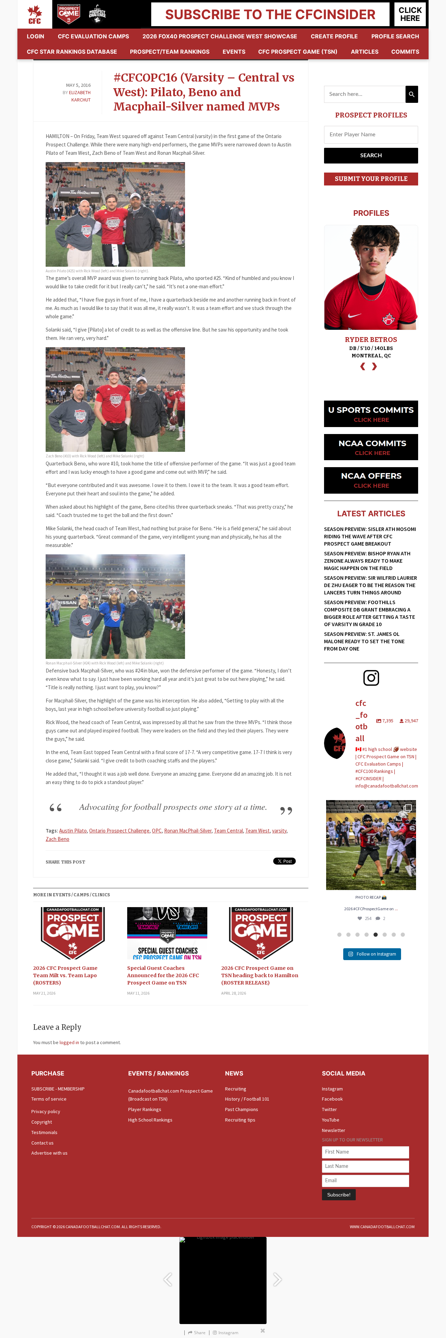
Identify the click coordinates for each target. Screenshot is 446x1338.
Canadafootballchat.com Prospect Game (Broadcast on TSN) (170, 1095)
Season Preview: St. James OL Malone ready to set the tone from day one (364, 641)
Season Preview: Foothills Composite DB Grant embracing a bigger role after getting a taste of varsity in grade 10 (369, 613)
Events (234, 51)
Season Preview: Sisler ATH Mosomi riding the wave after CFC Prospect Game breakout (370, 536)
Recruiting (235, 1089)
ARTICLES (364, 51)
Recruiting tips (240, 1120)
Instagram (332, 1089)
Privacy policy (45, 1111)
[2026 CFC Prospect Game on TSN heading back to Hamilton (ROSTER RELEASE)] (261, 936)
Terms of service (49, 1099)
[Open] (371, 845)
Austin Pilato (73, 830)
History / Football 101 (247, 1099)
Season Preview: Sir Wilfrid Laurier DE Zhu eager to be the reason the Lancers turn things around (370, 585)
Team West (257, 830)
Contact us (42, 1143)
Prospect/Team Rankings (169, 51)
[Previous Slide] (167, 1276)
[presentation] (362, 365)
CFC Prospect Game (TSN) (298, 51)
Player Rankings (144, 1109)
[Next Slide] (279, 1276)
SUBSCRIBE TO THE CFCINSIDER (270, 14)
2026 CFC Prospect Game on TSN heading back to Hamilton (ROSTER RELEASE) (259, 975)
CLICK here (410, 14)
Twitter (329, 1109)
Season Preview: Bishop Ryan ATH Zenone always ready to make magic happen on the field (367, 560)
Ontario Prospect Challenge (119, 830)
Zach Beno (57, 839)
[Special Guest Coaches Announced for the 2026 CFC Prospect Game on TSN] (167, 936)
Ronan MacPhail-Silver (188, 830)
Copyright (41, 1122)
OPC (157, 830)
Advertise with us (49, 1153)
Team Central (228, 830)
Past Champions (241, 1109)
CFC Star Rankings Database (72, 51)
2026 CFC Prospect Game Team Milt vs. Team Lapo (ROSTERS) (65, 975)
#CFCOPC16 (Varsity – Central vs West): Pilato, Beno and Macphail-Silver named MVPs (203, 92)
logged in (69, 1042)
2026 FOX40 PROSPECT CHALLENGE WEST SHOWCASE (220, 36)
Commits (405, 51)
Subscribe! (339, 1195)
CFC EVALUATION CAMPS (93, 36)
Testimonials (44, 1132)
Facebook (332, 1099)
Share (200, 1332)
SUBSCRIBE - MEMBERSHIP (58, 1089)
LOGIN (35, 36)
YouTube (330, 1120)
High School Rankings (150, 1120)
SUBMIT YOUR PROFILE (371, 179)
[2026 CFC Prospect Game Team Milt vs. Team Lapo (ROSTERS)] (73, 936)
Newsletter (333, 1130)
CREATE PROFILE (334, 36)
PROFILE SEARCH (395, 36)
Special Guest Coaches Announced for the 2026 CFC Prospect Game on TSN (163, 975)
